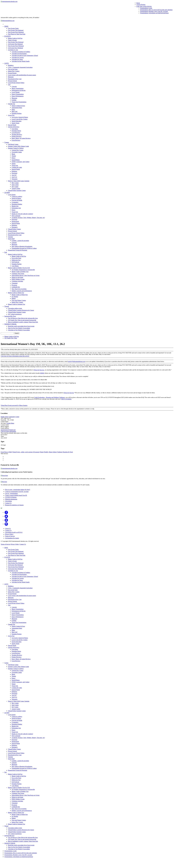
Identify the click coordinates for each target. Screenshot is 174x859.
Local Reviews (16, 132)
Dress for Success (39, 370)
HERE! (42, 373)
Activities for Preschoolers (19, 53)
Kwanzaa (14, 285)
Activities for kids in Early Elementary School (25, 55)
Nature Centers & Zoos (18, 105)
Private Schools (12, 81)
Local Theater (16, 92)
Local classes (11, 194)
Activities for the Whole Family (21, 61)
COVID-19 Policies (10, 497)
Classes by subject (17, 196)
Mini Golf (14, 111)
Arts (9, 84)
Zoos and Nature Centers (19, 300)
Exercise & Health (17, 200)
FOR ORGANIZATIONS (144, 6)
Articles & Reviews (13, 127)
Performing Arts (16, 208)
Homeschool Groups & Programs (17, 250)
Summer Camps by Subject (16, 148)
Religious (14, 171)
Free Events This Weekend (15, 30)
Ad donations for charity (12, 538)
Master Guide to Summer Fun (16, 304)
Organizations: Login (146, 8)
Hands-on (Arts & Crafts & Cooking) (22, 214)
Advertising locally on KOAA (13, 532)
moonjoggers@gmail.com (8, 430)
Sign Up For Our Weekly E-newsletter (19, 328)
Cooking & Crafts (17, 167)
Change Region (140, 4)
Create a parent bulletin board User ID (16, 495)
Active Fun (11, 115)
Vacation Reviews (17, 134)
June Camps (15, 184)
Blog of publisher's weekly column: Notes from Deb (23, 322)
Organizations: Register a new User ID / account (154, 11)
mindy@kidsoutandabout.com (76, 361)
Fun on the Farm (12, 69)
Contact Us (8, 503)
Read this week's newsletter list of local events (21, 326)
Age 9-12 (14, 177)
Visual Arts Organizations (19, 102)
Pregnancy (15, 227)
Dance (13, 158)
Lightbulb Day (16, 287)
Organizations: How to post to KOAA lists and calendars (156, 10)
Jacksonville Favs (10, 316)
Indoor (55, 452)
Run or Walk (8, 452)
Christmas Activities (17, 281)
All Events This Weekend (15, 44)
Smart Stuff (11, 238)
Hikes (13, 109)
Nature (13, 163)
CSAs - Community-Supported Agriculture (20, 67)
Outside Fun (11, 104)
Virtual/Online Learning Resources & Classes (21, 310)
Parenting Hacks (16, 130)
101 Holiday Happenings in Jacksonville (23, 269)
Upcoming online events (15, 308)
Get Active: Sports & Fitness (20, 117)
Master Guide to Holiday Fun (20, 271)
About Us (8, 528)
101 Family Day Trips (10, 338)
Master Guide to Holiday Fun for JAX (19, 268)
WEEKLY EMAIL (10, 324)
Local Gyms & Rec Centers (19, 119)
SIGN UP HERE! (66, 399)
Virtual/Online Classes (14, 229)
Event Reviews (16, 140)
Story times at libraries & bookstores (22, 246)
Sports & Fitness (16, 198)
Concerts (14, 86)
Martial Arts (15, 206)
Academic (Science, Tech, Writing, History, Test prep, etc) (28, 217)
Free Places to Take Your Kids (16, 34)
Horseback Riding (17, 204)
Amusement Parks (17, 107)
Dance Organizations (18, 94)
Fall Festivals (15, 262)
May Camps (15, 183)
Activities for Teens (17, 59)
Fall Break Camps (13, 144)
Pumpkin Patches (16, 264)
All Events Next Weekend (15, 48)
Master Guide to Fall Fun (15, 38)
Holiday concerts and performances (22, 291)
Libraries (14, 242)
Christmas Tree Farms (18, 273)
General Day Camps (17, 150)
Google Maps (10, 423)
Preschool (14, 173)
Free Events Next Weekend (16, 32)
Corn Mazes (15, 266)
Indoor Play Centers (13, 71)
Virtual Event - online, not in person (22, 452)
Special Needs (12, 125)
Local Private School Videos (16, 82)
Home (138, 3)
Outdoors (59, 452)
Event (2, 452)
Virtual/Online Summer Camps (17, 190)
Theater (14, 156)
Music (13, 154)
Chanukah (14, 283)
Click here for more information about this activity (15, 356)
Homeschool (15, 221)
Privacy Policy (9, 534)
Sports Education (16, 121)
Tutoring (10, 237)
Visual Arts (15, 165)
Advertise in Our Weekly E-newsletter (19, 330)
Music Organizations (17, 88)
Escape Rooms (12, 73)
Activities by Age (13, 50)
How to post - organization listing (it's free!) (17, 489)
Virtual (6, 306)
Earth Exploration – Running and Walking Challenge (49, 397)
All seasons (36, 452)
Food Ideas (15, 129)
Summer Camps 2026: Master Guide (18, 146)
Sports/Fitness (16, 160)
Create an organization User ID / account (16, 491)
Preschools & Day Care (14, 79)
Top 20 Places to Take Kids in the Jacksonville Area (23, 318)
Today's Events (12, 40)
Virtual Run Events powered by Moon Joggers (14, 405)
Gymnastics (15, 202)
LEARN (7, 192)
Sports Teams (15, 123)
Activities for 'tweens (18, 57)
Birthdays (11, 65)
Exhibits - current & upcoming (20, 240)
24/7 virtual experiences (15, 314)
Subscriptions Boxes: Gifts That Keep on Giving (25, 275)
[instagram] (6, 524)
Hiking (14, 298)
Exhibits (14, 100)
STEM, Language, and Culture (20, 161)
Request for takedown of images (14, 505)
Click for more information (8, 431)
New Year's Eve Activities (19, 289)
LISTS (6, 63)
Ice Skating (15, 296)
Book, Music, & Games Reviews (21, 138)
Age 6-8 (14, 175)
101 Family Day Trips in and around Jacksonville (22, 320)
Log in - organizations (11, 493)
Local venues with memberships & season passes (22, 75)
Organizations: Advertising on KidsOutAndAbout (154, 13)
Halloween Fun (16, 260)
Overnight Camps (17, 152)
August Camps (16, 188)
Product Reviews (16, 136)
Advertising (8, 501)
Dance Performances (17, 96)
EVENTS (7, 36)
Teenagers (14, 179)
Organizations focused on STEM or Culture (24, 248)
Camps (6, 142)
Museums (11, 77)
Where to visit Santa (17, 277)
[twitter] (6, 516)
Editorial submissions (11, 499)
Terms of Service (10, 536)
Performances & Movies (18, 90)
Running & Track (68, 452)
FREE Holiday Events (18, 279)
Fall (5, 252)
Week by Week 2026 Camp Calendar (18, 181)
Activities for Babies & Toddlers (21, 51)
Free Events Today (13, 28)
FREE (6, 26)
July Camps (15, 186)
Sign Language (16, 215)
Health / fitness (48, 452)
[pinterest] (6, 520)
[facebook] (6, 512)
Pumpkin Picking (16, 113)
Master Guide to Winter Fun (16, 292)
